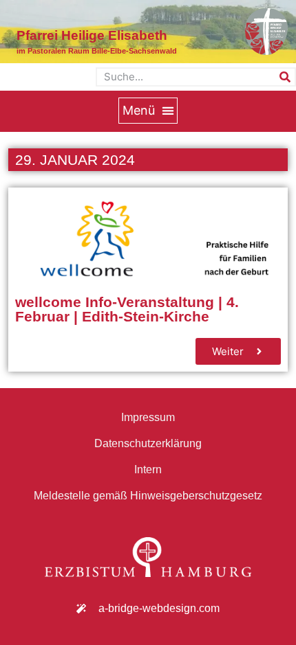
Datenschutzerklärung (148, 443)
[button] (148, 111)
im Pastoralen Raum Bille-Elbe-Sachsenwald (97, 51)
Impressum (148, 417)
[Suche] (285, 77)
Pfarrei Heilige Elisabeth (92, 35)
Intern (148, 469)
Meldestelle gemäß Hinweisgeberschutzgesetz (148, 495)
